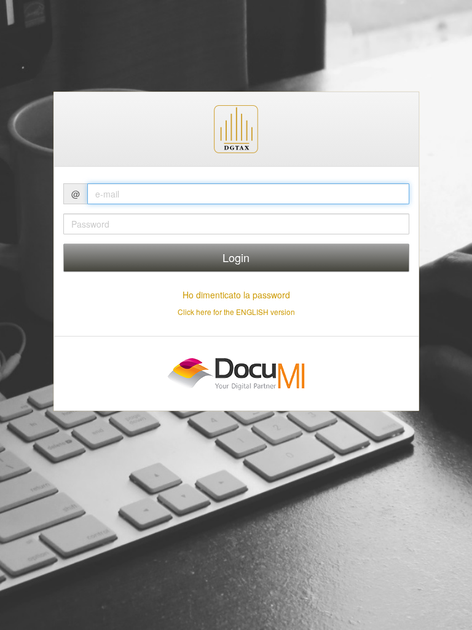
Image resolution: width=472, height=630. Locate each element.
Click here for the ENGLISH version (236, 311)
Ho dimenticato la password (236, 295)
